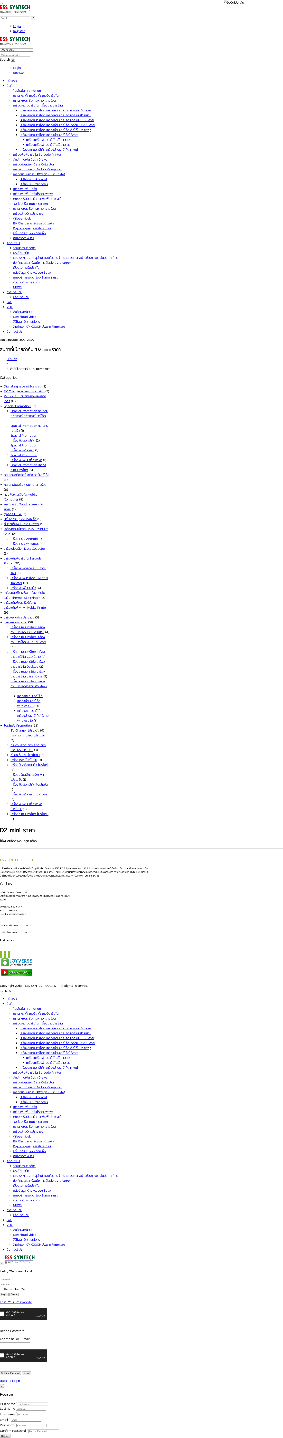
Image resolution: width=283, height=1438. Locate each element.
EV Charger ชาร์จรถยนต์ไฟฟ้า (33, 223)
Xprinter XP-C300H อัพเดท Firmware (39, 326)
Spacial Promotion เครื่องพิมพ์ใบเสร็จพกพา (26, 458)
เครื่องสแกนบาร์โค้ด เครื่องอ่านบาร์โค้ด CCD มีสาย (27, 654)
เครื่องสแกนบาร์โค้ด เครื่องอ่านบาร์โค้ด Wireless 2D (30, 701)
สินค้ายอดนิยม (22, 311)
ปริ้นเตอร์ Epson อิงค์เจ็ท (29, 233)
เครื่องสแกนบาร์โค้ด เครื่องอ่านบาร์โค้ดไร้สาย (49, 134)
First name (7, 1403)
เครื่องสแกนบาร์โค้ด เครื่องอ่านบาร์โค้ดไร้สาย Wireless (28, 684)
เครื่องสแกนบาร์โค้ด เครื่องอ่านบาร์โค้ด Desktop (27, 664)
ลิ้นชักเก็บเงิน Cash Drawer (31, 159)
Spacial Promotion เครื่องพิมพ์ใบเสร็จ (23, 448)
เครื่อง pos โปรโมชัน (23, 759)
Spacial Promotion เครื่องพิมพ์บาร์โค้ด (23, 438)
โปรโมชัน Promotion (27, 90)
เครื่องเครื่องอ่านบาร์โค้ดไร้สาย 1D (48, 139)
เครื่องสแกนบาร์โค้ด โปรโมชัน (29, 813)
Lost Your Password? (16, 1302)
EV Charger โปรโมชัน (24, 730)
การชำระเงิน (14, 292)
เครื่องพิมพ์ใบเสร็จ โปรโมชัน (28, 794)
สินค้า (10, 85)
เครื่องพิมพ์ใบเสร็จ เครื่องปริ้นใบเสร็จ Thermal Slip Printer (24, 595)
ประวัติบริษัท (21, 252)
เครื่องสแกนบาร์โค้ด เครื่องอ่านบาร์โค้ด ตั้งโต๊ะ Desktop (55, 129)
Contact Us (14, 331)
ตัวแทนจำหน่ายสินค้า (26, 282)
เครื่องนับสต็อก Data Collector (33, 164)
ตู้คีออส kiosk (22, 218)
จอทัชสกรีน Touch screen (30, 203)
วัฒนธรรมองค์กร (24, 247)
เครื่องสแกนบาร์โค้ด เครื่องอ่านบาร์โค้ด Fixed (49, 149)
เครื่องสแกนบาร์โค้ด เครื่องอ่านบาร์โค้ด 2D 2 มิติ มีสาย (28, 639)
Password (7, 1425)
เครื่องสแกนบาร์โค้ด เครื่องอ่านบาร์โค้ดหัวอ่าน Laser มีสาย (57, 125)
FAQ (9, 301)
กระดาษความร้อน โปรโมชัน (27, 735)
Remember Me (14, 1289)
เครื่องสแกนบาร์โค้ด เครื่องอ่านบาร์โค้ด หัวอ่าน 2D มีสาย (55, 115)
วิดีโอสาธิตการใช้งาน (26, 321)
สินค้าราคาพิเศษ (23, 238)
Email (4, 1419)
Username (7, 1414)
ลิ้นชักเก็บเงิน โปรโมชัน (25, 755)
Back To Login (10, 1380)
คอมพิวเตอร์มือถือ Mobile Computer (37, 169)
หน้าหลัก (12, 359)
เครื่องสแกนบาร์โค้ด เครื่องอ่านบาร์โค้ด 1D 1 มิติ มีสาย (27, 630)
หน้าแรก (12, 80)
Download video (25, 316)
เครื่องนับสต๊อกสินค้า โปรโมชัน (29, 764)
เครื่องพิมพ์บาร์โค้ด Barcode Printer (37, 154)
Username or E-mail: (15, 1338)
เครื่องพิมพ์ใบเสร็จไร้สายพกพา (33, 193)
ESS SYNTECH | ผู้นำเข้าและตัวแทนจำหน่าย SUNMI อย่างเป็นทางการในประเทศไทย (65, 257)
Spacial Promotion (17, 406)
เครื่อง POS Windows (34, 184)
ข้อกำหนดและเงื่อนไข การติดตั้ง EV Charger (42, 262)
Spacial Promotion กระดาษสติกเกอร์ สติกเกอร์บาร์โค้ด (29, 413)
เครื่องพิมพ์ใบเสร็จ (25, 188)
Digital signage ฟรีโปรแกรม (32, 228)
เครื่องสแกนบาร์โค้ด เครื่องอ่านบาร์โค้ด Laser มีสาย (27, 674)
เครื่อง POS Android (33, 179)
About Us (13, 243)
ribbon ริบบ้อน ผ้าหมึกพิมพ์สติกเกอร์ (37, 198)
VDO (10, 306)
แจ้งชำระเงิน (21, 297)
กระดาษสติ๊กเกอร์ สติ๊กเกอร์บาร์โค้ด (36, 95)
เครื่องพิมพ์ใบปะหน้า (23, 587)
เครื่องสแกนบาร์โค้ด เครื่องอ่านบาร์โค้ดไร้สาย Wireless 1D (33, 715)
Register (19, 31)
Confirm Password (13, 1430)
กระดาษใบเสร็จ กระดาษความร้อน (34, 100)
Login (17, 26)
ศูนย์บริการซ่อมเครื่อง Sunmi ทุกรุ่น (35, 277)
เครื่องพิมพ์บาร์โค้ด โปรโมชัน (29, 784)
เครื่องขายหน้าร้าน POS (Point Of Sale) (39, 174)
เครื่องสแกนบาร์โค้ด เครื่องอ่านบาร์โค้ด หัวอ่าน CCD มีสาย (57, 120)
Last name (7, 1408)
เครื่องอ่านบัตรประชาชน (28, 213)
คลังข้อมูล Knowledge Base (32, 272)
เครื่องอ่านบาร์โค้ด (15, 622)
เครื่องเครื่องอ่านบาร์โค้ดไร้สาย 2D (48, 144)
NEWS (17, 287)
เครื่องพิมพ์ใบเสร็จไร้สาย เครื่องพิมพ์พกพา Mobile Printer (25, 605)
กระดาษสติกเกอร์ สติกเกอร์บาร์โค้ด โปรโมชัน (28, 748)
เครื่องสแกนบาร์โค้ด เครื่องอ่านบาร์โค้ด (38, 105)
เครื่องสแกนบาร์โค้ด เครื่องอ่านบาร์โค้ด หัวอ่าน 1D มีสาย (55, 110)
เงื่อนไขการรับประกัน (26, 267)
